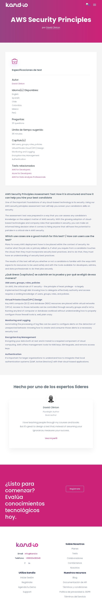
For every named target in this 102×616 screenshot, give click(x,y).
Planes (75, 548)
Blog (75, 577)
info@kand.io (31, 553)
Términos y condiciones (75, 587)
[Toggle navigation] (94, 4)
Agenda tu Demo (27, 587)
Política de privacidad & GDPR (75, 592)
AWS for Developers (21, 169)
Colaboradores (75, 558)
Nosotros (75, 568)
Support (27, 592)
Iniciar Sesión (27, 577)
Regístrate (75, 489)
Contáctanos (75, 563)
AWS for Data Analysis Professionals (29, 177)
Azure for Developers (21, 173)
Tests (75, 553)
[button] (88, 5)
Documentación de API (75, 582)
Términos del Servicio (75, 596)
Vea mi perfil (51, 438)
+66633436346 (33, 558)
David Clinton (53, 27)
